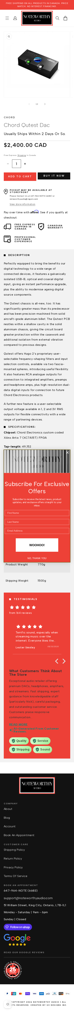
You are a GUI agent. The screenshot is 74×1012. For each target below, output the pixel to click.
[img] (37, 607)
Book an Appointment (19, 835)
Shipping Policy (14, 849)
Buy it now (54, 175)
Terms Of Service (15, 876)
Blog (7, 817)
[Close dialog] (67, 452)
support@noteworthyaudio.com (28, 898)
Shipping (21, 155)
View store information (22, 204)
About (8, 809)
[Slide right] (45, 104)
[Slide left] (29, 104)
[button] (7, 18)
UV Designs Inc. (57, 1005)
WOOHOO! (37, 545)
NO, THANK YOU (36, 558)
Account (10, 826)
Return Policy (13, 858)
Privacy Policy (13, 867)
